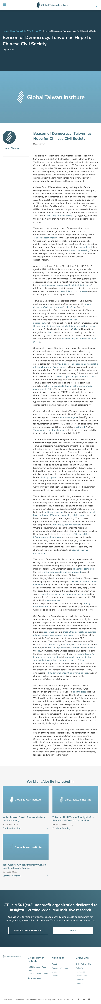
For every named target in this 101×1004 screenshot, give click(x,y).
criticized (87, 247)
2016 (49, 332)
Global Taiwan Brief (18, 31)
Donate (55, 976)
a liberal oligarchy (54, 512)
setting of (69, 672)
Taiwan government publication (48, 430)
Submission (80, 980)
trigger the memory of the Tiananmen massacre (63, 594)
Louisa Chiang (11, 148)
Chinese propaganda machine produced (61, 572)
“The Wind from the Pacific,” (59, 215)
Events (54, 972)
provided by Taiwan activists (66, 524)
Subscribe (80, 984)
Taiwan (69, 291)
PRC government (56, 672)
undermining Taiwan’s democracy (57, 635)
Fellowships (80, 972)
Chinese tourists (41, 326)
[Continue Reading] (47, 828)
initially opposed (49, 477)
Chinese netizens (53, 600)
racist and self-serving (78, 250)
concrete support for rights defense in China (75, 376)
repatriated (79, 427)
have (80, 247)
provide (62, 647)
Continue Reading (12, 828)
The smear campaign (83, 568)
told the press (79, 691)
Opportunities (81, 976)
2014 (74, 329)
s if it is (52, 647)
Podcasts (79, 968)
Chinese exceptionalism (45, 237)
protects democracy (50, 644)
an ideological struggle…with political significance (66, 285)
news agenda (81, 672)
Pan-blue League (68, 417)
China (62, 291)
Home (5, 31)
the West (82, 291)
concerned (49, 631)
